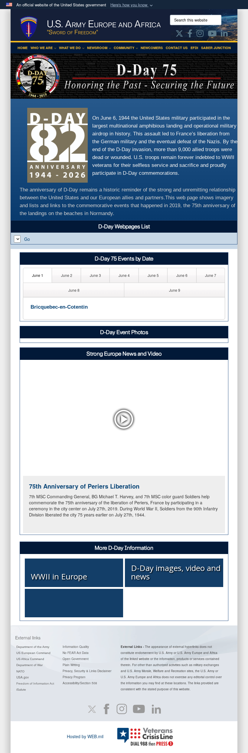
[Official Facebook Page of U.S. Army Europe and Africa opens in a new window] (190, 35)
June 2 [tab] (66, 275)
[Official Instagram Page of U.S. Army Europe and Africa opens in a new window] (200, 35)
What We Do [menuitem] (70, 47)
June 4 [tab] (124, 275)
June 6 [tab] (182, 275)
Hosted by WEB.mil (85, 736)
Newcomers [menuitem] (152, 47)
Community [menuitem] (124, 47)
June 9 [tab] (174, 290)
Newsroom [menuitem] (97, 47)
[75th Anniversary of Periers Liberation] (124, 419)
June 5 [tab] (153, 275)
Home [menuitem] (23, 47)
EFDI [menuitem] (194, 47)
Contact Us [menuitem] (177, 47)
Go (27, 239)
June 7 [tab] (210, 275)
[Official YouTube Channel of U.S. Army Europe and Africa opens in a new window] (212, 35)
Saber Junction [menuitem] (216, 47)
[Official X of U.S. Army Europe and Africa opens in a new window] (179, 35)
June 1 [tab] (37, 275)
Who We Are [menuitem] (42, 47)
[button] (132, 5)
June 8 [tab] (74, 290)
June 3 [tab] (95, 275)
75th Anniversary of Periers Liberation (84, 486)
